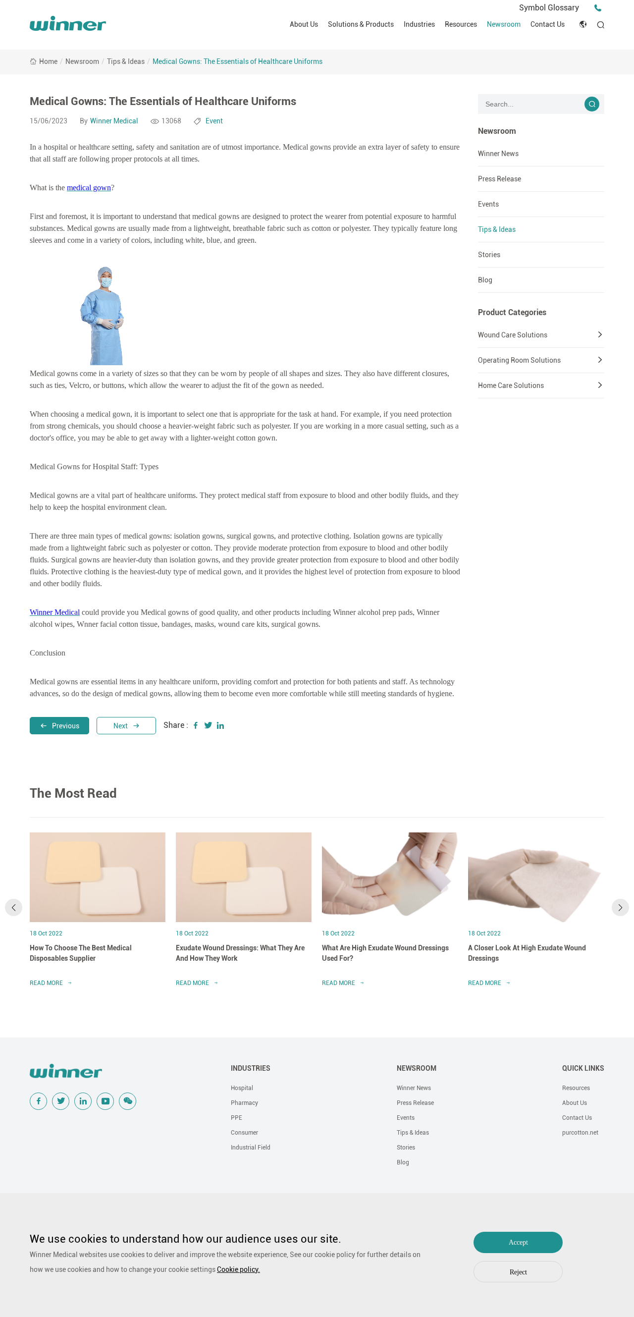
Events (488, 204)
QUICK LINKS (583, 1068)
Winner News (498, 154)
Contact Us (547, 24)
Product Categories (512, 312)
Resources (461, 24)
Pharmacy (244, 1102)
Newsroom (504, 24)
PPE (236, 1117)
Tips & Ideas (126, 61)
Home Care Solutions (511, 385)
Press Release (499, 179)
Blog (485, 280)
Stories (489, 255)
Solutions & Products (361, 24)
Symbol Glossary (549, 7)
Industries (419, 24)
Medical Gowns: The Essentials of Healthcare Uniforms (237, 61)
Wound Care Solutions (512, 335)
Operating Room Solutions (519, 360)
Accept (518, 1242)
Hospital (242, 1088)
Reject (518, 1272)
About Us (304, 24)
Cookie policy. (238, 1269)
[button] (13, 907)
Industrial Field (250, 1147)
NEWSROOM (416, 1068)
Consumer (244, 1132)
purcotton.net (580, 1132)
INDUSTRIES (250, 1068)
